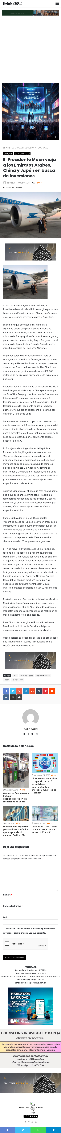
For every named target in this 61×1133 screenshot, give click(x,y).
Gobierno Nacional (43, 676)
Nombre (7, 895)
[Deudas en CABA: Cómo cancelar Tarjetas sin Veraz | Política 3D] (45, 813)
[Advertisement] (30, 49)
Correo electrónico (13, 906)
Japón (6, 680)
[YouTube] (32, 1122)
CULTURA (31, 148)
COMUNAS (43, 148)
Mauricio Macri (17, 680)
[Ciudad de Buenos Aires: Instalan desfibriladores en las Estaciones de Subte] (16, 770)
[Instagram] (36, 1122)
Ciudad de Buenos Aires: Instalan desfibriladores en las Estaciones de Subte (16, 797)
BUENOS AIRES (19, 148)
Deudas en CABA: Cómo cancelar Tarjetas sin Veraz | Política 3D (44, 829)
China (15, 676)
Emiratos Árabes (26, 676)
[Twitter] (28, 1122)
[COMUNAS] (12, 3)
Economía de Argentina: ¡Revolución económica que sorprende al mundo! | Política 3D (16, 831)
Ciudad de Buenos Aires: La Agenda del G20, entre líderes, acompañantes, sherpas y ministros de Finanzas (45, 785)
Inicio (7, 148)
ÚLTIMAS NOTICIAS (22, 154)
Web (5, 917)
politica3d (11, 183)
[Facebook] (25, 1122)
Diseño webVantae (30, 1107)
